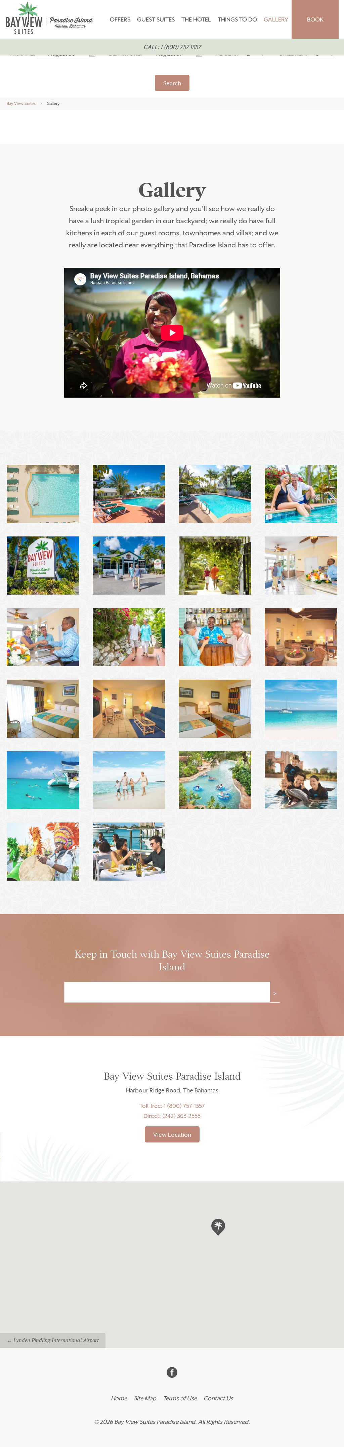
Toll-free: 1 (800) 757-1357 (172, 1105)
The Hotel (196, 19)
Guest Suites (156, 19)
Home (119, 1398)
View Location (172, 1134)
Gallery (276, 19)
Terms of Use (180, 1398)
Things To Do (237, 19)
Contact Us (218, 1398)
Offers (120, 19)
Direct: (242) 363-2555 (172, 1116)
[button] (219, 1218)
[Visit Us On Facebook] (172, 1373)
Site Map (145, 1398)
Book (315, 19)
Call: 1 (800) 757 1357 (172, 47)
